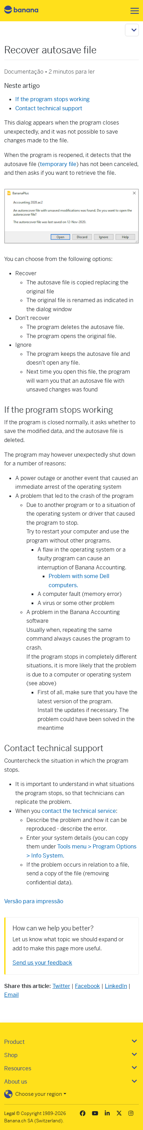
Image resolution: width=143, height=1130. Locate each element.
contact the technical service (79, 811)
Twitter (61, 986)
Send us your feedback (42, 962)
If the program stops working (52, 99)
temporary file (58, 164)
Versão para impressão (33, 901)
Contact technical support (48, 108)
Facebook (87, 986)
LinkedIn (116, 986)
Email (11, 994)
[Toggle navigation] (132, 10)
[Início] (27, 10)
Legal (9, 1113)
